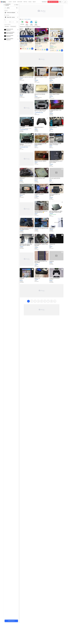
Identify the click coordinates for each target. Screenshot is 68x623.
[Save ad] (32, 29)
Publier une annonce (53, 1)
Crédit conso (25, 1)
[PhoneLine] (32, 49)
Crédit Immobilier (19, 1)
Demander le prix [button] (39, 112)
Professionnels (13, 26)
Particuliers (7, 26)
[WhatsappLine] (30, 49)
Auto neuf (10, 1)
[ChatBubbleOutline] (28, 49)
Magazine (34, 1)
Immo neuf (14, 1)
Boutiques (29, 1)
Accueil (22, 19)
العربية (65, 1)
